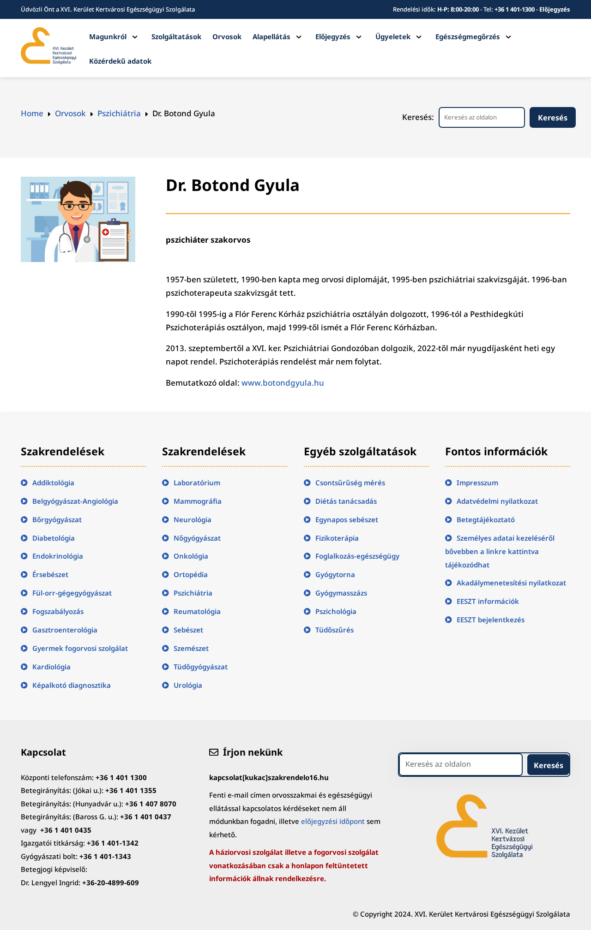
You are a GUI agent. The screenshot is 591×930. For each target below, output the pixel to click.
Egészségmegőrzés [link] (467, 36)
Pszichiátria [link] (193, 592)
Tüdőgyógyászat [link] (201, 666)
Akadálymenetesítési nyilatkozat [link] (511, 582)
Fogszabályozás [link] (58, 611)
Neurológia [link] (192, 519)
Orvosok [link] (226, 36)
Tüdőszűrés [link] (334, 629)
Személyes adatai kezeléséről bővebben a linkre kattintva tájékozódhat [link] (500, 551)
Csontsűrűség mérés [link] (350, 482)
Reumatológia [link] (197, 611)
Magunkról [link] (108, 36)
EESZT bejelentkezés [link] (491, 619)
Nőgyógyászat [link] (197, 537)
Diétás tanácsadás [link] (346, 501)
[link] (49, 61)
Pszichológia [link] (335, 611)
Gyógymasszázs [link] (341, 592)
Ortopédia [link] (191, 574)
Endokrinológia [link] (57, 555)
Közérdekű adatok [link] (120, 61)
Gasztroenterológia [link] (64, 629)
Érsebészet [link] (50, 574)
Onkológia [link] (191, 555)
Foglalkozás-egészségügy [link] (357, 555)
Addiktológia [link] (53, 482)
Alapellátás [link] (271, 36)
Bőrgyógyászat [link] (57, 519)
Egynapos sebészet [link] (346, 519)
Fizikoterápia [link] (337, 537)
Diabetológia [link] (53, 537)
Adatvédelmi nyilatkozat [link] (497, 501)
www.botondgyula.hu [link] (282, 382)
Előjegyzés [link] (554, 9)
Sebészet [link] (188, 629)
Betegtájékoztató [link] (486, 519)
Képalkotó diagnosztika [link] (71, 685)
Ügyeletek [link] (392, 36)
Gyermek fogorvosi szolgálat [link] (80, 648)
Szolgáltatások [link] (176, 36)
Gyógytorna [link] (335, 574)
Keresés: (418, 117)
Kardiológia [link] (51, 666)
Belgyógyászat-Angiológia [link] (75, 501)
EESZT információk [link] (488, 601)
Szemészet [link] (191, 648)
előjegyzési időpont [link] (333, 821)
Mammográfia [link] (198, 501)
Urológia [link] (188, 685)
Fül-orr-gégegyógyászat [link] (72, 592)
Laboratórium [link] (197, 482)
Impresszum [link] (477, 482)
